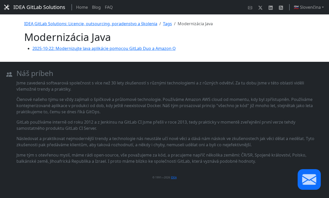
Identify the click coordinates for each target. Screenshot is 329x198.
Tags (167, 24)
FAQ (109, 7)
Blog (96, 7)
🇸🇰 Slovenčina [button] (307, 7)
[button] (309, 179)
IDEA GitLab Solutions (39, 7)
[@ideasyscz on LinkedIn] (272, 7)
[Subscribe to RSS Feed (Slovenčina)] (282, 7)
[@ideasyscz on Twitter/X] (261, 7)
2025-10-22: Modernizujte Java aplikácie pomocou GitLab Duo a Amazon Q (104, 48)
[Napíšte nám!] (251, 7)
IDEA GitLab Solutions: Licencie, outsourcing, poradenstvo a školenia (90, 24)
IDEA (174, 177)
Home (82, 7)
